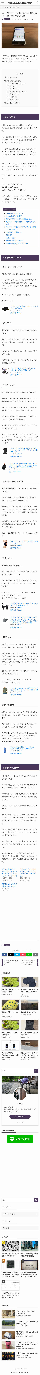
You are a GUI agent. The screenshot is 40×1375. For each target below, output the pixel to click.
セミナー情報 (10, 238)
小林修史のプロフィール (14, 213)
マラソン (6, 19)
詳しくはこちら (20, 1117)
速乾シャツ (13, 97)
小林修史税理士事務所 (14, 216)
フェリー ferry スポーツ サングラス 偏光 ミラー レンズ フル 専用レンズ (23, 369)
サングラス (13, 86)
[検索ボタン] (37, 2)
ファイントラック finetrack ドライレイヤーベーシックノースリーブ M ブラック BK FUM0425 (24, 450)
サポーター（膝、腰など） (18, 91)
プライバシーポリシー (20, 1368)
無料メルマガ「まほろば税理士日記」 (19, 219)
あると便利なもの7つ (13, 81)
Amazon (19, 313)
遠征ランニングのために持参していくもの (9, 885)
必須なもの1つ (11, 77)
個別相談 (9, 235)
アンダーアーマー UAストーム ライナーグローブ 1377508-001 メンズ (24, 604)
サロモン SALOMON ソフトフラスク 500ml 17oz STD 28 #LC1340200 (22, 748)
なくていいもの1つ (13, 103)
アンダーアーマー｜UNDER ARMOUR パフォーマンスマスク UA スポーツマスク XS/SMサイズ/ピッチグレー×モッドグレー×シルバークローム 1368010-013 (24, 620)
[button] (4, 954)
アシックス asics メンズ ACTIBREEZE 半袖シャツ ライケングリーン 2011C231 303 (24, 689)
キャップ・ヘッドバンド (18, 83)
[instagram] (23, 1122)
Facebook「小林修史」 (14, 232)
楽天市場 (13, 313)
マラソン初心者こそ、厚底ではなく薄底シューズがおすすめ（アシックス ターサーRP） (10, 872)
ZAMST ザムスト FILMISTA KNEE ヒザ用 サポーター (24, 542)
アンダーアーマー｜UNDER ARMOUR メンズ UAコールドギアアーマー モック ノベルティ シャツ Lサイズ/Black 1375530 (23, 465)
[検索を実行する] (36, 1071)
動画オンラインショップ (14, 240)
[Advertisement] (20, 918)
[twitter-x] (20, 1122)
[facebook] (17, 1122)
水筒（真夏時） (15, 99)
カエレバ (19, 310)
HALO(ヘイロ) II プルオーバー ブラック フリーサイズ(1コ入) (24, 307)
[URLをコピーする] (35, 954)
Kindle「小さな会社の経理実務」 (17, 243)
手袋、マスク (14, 94)
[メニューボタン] (2, 2)
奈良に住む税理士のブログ (20, 3)
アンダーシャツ (15, 89)
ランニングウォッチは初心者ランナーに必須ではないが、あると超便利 (28, 872)
